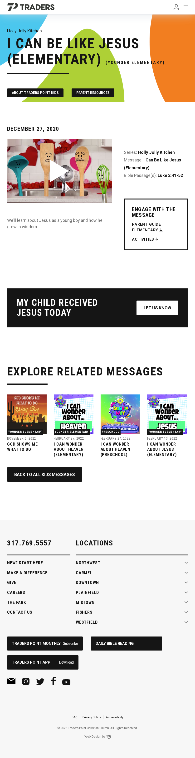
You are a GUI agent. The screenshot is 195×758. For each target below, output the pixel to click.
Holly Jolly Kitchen (156, 152)
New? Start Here (25, 562)
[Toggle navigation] (185, 7)
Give (11, 582)
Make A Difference (27, 572)
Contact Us (19, 612)
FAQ (75, 717)
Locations (94, 543)
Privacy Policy (92, 717)
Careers (16, 592)
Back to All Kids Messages (44, 474)
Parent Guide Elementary (146, 227)
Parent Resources (93, 93)
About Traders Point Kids (35, 93)
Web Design (92, 736)
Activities (143, 239)
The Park (16, 602)
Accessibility (114, 717)
